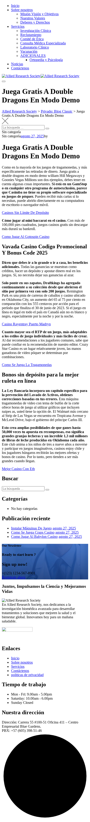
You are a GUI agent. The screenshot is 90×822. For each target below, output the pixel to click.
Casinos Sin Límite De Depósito (25, 213)
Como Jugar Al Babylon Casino (34, 537)
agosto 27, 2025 (64, 528)
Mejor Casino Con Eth (18, 469)
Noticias (17, 64)
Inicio (15, 6)
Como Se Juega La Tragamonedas (27, 365)
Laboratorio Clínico (34, 47)
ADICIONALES (33, 56)
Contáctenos (20, 68)
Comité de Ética (32, 39)
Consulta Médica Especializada (43, 43)
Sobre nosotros (22, 10)
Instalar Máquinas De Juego (31, 528)
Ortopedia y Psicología (46, 60)
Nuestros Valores (32, 18)
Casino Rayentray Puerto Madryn (26, 324)
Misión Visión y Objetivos (39, 14)
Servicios (17, 26)
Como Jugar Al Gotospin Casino (25, 237)
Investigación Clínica (35, 31)
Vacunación (28, 51)
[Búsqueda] (47, 128)
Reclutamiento (30, 35)
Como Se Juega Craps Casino (32, 532)
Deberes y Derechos (35, 22)
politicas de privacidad (27, 675)
